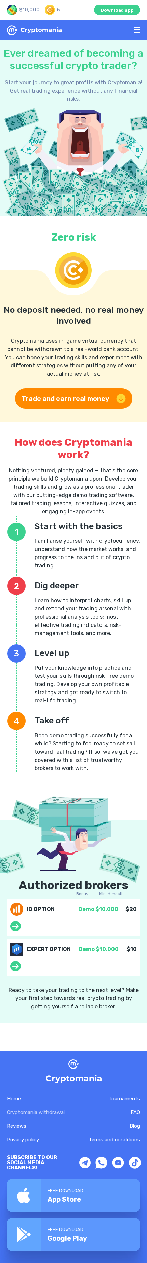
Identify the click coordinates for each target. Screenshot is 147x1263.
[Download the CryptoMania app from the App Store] (73, 1195)
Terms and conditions (114, 1140)
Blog (135, 1126)
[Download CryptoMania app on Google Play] (73, 1234)
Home (14, 1099)
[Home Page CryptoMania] (68, 30)
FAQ (135, 1112)
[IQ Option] (15, 929)
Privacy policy (23, 1140)
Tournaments (124, 1099)
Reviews (16, 1126)
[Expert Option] (15, 969)
